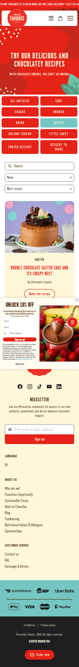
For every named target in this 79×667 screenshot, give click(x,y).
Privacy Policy (21, 359)
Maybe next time (20, 364)
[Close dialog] (77, 300)
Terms (30, 359)
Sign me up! (20, 339)
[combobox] (6, 333)
